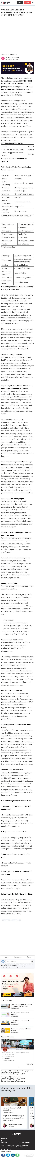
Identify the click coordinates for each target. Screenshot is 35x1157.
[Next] (32, 1113)
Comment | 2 (18, 957)
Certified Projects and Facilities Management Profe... (17, 1052)
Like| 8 (6, 957)
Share (29, 957)
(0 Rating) (11, 1056)
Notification (26, 1145)
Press (3, 1141)
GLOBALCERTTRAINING (8, 1054)
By (6, 57)
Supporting (20, 1145)
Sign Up (27, 2)
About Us (4, 1138)
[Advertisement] (17, 34)
